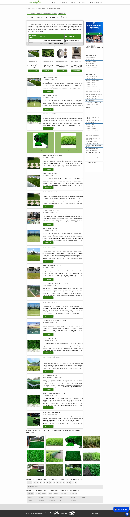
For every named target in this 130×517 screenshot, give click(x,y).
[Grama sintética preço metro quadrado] (35, 442)
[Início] (35, 2)
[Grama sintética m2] (54, 456)
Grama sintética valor (91, 55)
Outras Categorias (92, 163)
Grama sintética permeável (92, 130)
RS (54, 482)
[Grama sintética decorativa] (33, 204)
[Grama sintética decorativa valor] (33, 168)
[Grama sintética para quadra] (54, 442)
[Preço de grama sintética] (33, 351)
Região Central (30, 493)
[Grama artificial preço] (35, 470)
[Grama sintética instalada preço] (33, 278)
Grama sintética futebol (91, 98)
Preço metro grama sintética (92, 148)
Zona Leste (56, 493)
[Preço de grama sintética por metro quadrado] (73, 456)
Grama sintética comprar (91, 86)
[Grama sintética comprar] (33, 314)
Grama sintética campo (31, 13)
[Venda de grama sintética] (33, 186)
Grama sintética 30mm (90, 82)
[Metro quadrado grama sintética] (91, 470)
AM (72, 482)
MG (37, 482)
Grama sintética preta (91, 84)
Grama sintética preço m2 (91, 72)
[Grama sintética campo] (33, 259)
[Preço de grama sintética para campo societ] (33, 296)
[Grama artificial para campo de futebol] (33, 406)
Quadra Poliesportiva (91, 168)
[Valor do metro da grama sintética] (40, 140)
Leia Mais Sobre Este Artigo (56, 43)
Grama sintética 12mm (90, 78)
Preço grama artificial (91, 122)
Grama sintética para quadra (92, 109)
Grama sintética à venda (91, 156)
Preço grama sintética (62, 13)
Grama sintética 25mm (90, 126)
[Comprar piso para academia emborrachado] (33, 333)
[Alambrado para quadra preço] (33, 223)
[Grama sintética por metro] (91, 442)
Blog (73, 2)
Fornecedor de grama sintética (93, 152)
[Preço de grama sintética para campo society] (35, 456)
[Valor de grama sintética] (33, 241)
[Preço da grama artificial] (33, 388)
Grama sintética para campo (92, 67)
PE (57, 482)
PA (75, 482)
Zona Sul (50, 493)
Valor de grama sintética (91, 76)
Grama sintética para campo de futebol (93, 92)
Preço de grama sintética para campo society (93, 139)
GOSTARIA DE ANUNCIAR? (96, 2)
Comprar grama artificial (91, 141)
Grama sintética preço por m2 (92, 80)
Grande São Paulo (63, 493)
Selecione (30, 482)
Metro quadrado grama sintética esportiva (93, 113)
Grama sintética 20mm (90, 74)
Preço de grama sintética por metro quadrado (94, 107)
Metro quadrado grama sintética (93, 102)
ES (40, 482)
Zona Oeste (44, 493)
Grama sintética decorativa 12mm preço (93, 146)
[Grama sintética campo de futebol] (91, 456)
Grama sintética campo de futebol (93, 120)
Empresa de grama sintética (92, 111)
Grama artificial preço (91, 61)
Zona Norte (38, 493)
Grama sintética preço (91, 53)
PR (47, 482)
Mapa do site (100, 506)
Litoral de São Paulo (73, 493)
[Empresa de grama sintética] (73, 442)
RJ (34, 482)
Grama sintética (89, 50)
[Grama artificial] (73, 470)
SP (44, 482)
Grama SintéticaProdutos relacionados (94, 47)
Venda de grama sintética (91, 100)
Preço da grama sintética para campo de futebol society (46, 13)
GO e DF (68, 482)
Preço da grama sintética (91, 63)
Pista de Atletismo (90, 167)
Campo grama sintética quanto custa (94, 94)
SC (50, 482)
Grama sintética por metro (92, 104)
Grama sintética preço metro (92, 96)
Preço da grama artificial (91, 150)
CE (63, 482)
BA (60, 482)
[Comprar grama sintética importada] (33, 369)
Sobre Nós (64, 2)
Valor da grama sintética (91, 69)
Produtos (82, 2)
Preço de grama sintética (91, 59)
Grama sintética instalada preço (93, 154)
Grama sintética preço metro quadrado (92, 118)
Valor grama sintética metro (92, 132)
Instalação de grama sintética (93, 157)
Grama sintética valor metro (92, 115)
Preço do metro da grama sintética (94, 88)
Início (55, 2)
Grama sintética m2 (90, 124)
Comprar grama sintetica (91, 65)
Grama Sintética (89, 165)
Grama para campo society (92, 143)
